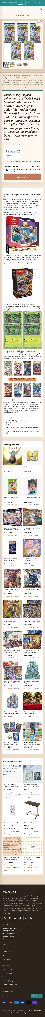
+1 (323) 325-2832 (9, 933)
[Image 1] (6, 64)
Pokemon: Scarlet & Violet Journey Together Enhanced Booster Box (12, 713)
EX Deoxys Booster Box (31, 467)
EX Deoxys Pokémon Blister (32, 497)
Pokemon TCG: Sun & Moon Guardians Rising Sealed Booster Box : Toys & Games (12, 651)
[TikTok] (20, 918)
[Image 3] (19, 64)
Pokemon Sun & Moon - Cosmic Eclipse (31, 559)
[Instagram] (10, 918)
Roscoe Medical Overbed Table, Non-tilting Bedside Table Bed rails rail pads (31, 822)
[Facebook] (5, 918)
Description (7, 192)
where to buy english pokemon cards (19, 75)
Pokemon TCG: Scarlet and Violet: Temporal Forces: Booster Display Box (12, 682)
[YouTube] (15, 918)
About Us (6, 948)
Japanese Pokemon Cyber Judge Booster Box (31, 682)
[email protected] (11, 429)
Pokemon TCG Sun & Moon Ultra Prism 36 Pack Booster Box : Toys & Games (32, 621)
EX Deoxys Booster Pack (11, 497)
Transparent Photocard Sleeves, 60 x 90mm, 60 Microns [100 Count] (11, 822)
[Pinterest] (31, 918)
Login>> (10, 797)
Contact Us (6, 952)
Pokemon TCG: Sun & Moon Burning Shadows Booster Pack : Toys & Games (32, 590)
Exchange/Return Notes (11, 418)
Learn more (36, 161)
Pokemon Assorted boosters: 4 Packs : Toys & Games (32, 713)
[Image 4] (25, 64)
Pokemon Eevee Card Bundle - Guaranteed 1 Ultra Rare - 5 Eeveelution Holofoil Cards (32, 743)
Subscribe (36, 996)
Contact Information (10, 984)
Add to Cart (22, 177)
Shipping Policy (8, 981)
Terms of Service (8, 977)
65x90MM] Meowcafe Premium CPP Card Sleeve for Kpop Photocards (31, 785)
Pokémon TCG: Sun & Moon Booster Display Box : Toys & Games (32, 651)
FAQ (4, 955)
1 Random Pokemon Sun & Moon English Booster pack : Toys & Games (12, 590)
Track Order (6, 959)
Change (37, 166)
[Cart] (41, 9)
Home (3, 75)
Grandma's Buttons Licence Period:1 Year (32, 858)
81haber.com (22, 15)
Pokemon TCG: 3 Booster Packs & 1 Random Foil (11, 743)
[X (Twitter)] (25, 918)
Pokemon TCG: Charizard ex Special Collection (32, 529)
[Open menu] (3, 9)
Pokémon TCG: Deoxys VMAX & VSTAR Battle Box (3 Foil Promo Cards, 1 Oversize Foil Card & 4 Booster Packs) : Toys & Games (12, 529)
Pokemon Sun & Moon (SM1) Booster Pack (10, 559)
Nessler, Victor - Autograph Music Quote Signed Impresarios (12, 858)
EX (5, 467)
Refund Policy (7, 969)
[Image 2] (13, 64)
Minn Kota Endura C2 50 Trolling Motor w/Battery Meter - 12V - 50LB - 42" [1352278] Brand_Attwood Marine (11, 785)
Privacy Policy (7, 973)
